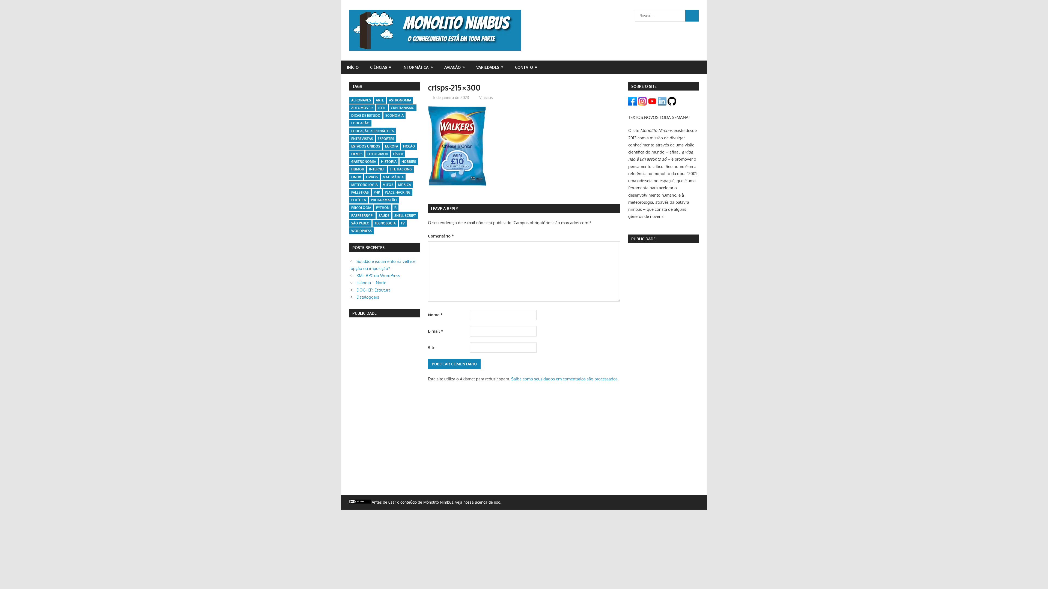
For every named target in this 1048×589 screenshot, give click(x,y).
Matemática (393, 177)
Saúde (384, 216)
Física (398, 154)
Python (382, 208)
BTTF (382, 108)
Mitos (388, 185)
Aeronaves (361, 100)
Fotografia (377, 154)
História (389, 162)
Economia (394, 115)
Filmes (356, 154)
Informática (415, 67)
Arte (380, 100)
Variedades (487, 67)
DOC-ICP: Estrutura (373, 290)
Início (353, 67)
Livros (372, 177)
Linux (356, 177)
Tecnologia (385, 223)
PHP (377, 192)
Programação (384, 200)
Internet (377, 169)
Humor (357, 169)
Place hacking (397, 192)
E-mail (435, 331)
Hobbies (408, 162)
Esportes (386, 139)
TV (403, 223)
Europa (391, 146)
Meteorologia (364, 185)
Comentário (441, 236)
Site (431, 347)
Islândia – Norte (371, 282)
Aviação (452, 67)
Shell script (405, 216)
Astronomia (400, 100)
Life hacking (401, 169)
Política (358, 200)
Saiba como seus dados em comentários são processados (564, 378)
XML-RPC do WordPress (378, 275)
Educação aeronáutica (372, 131)
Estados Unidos (365, 146)
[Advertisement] (384, 405)
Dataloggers (367, 297)
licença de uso (487, 502)
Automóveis (362, 108)
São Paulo (360, 223)
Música (404, 185)
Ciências (378, 67)
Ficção (409, 146)
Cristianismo (403, 108)
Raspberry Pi (362, 216)
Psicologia (361, 208)
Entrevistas (362, 139)
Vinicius (486, 97)
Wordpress (361, 231)
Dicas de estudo (365, 115)
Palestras (360, 192)
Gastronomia (363, 162)
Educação (360, 123)
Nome (435, 314)
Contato (524, 67)
